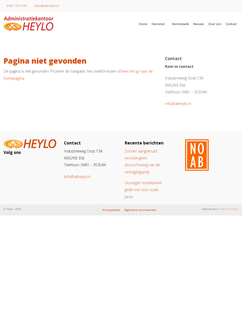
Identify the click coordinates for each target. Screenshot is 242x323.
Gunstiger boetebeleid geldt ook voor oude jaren (143, 189)
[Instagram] (10, 163)
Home (143, 24)
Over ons (214, 24)
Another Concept (228, 209)
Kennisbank (180, 24)
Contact (231, 24)
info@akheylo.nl (178, 103)
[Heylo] (50, 23)
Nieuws (198, 24)
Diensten (158, 24)
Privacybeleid (111, 210)
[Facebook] (19, 163)
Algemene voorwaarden (140, 210)
